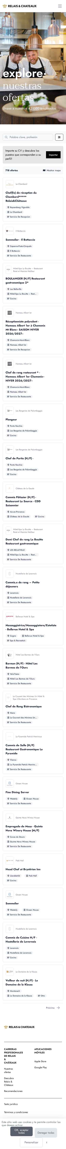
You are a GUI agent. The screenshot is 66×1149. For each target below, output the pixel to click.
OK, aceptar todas (21, 1131)
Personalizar (31, 1142)
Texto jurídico (11, 1104)
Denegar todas (46, 1133)
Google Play (40, 1067)
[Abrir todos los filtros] (59, 137)
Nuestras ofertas (8, 1070)
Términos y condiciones (16, 1112)
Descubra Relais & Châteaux (9, 1082)
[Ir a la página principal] (20, 6)
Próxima (50, 1007)
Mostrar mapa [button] (54, 170)
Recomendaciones (13, 1091)
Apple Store (40, 1061)
